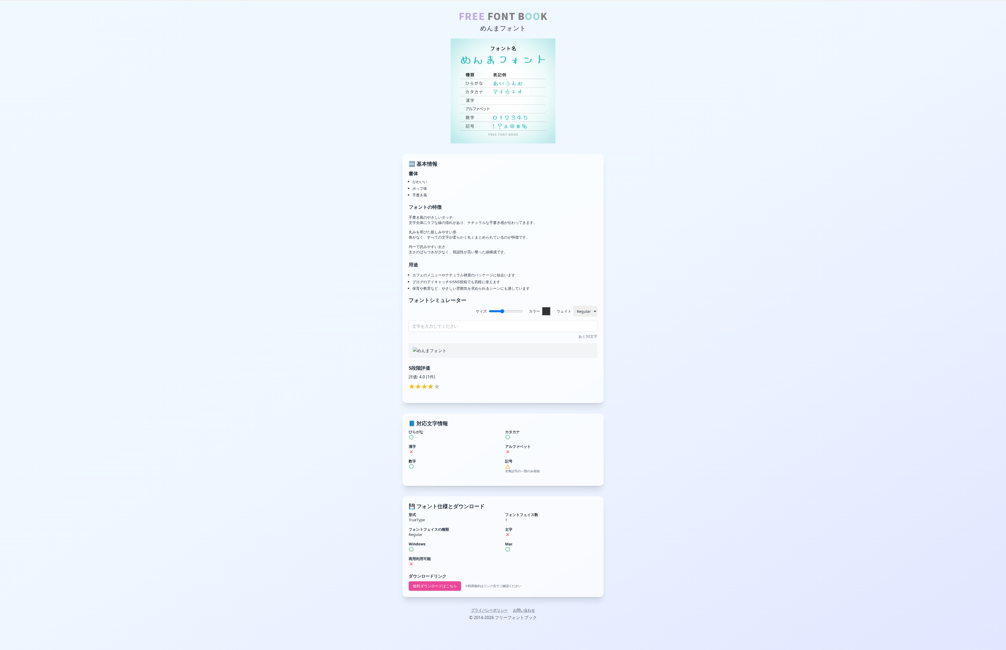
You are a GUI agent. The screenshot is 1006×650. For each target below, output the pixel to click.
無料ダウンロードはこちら (435, 585)
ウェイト (564, 311)
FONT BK (503, 16)
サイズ (481, 311)
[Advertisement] (503, 638)
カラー (534, 311)
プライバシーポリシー (489, 610)
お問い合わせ (524, 610)
